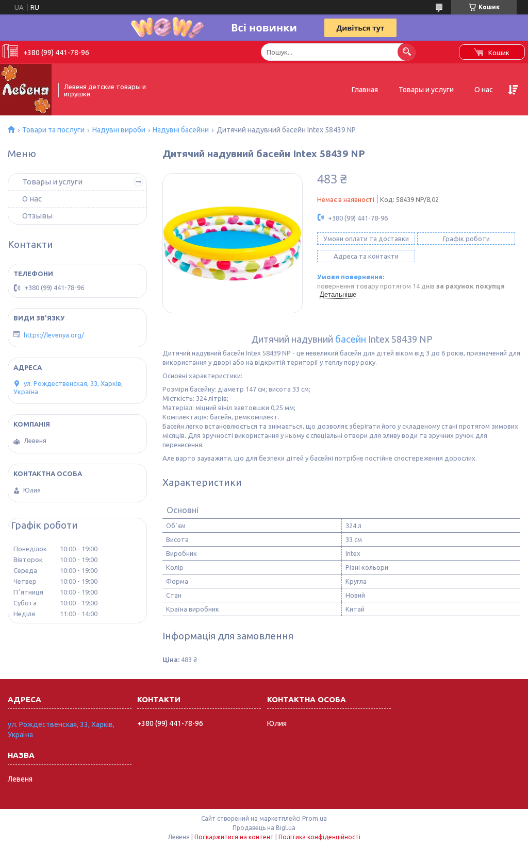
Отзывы (37, 215)
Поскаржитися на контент (234, 837)
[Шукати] (407, 52)
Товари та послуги (53, 130)
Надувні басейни (181, 130)
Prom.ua (314, 818)
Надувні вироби (118, 130)
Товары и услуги (426, 90)
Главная (365, 90)
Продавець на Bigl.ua (264, 827)
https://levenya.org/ (54, 334)
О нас (483, 90)
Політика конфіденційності (319, 837)
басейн (350, 339)
